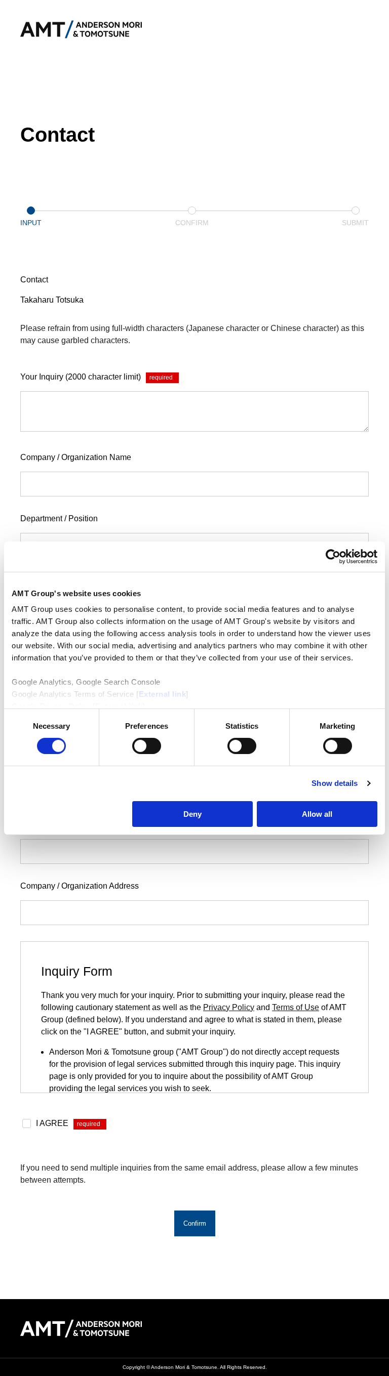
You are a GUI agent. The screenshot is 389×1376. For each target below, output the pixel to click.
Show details (335, 783)
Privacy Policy (228, 1007)
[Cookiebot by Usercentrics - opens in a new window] (333, 556)
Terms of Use (295, 1007)
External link (162, 694)
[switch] (146, 746)
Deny (192, 814)
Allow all (317, 814)
